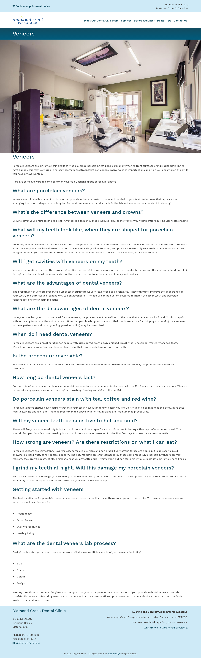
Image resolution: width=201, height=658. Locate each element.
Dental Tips (164, 20)
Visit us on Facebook (27, 643)
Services (126, 20)
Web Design (114, 654)
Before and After (144, 20)
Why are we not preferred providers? (166, 627)
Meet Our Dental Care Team (101, 20)
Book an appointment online (32, 6)
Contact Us (180, 20)
